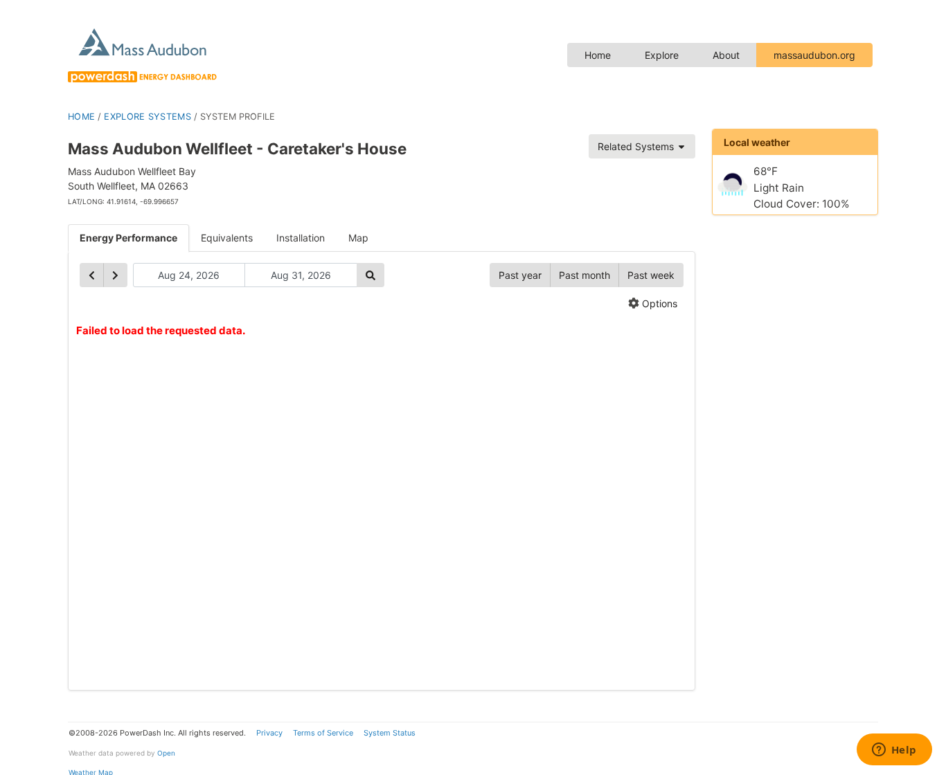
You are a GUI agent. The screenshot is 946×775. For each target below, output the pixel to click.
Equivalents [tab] (227, 238)
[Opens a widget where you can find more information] (894, 750)
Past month (584, 275)
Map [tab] (358, 238)
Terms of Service (323, 733)
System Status (390, 733)
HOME (81, 116)
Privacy (269, 733)
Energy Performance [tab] (128, 238)
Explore (662, 55)
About (726, 55)
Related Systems (637, 146)
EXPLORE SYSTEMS (147, 116)
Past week (651, 275)
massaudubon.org (814, 55)
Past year (520, 275)
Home (597, 55)
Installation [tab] (300, 238)
